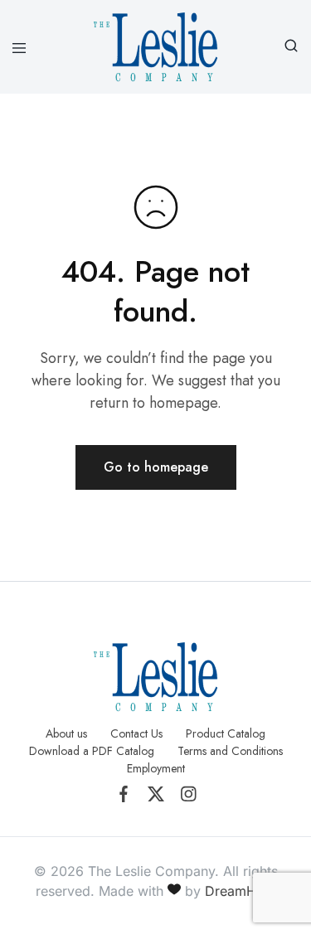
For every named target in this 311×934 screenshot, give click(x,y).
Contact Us (136, 733)
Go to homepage (156, 467)
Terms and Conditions (230, 751)
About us (66, 733)
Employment (156, 768)
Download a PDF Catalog (91, 751)
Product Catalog (225, 733)
